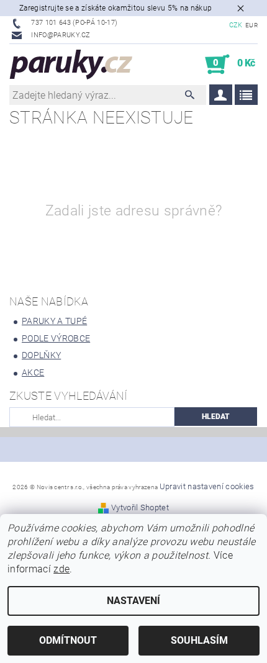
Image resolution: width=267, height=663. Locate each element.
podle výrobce (56, 338)
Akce (33, 372)
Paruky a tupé (54, 321)
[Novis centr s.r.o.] (71, 64)
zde (61, 569)
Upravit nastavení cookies (207, 486)
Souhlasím (199, 640)
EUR (251, 25)
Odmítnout (68, 640)
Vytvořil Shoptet (140, 507)
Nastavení (133, 601)
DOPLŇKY (41, 355)
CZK (236, 25)
